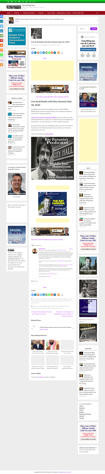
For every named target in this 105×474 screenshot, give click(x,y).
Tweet (44, 58)
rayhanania (48, 45)
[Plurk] (38, 52)
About (8, 13)
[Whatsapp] (49, 52)
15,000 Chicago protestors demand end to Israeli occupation (55, 327)
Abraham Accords (37, 306)
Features (16, 13)
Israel (54, 299)
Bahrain (50, 306)
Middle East (59, 299)
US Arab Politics (67, 300)
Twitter (49, 276)
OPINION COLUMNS (16, 98)
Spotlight (52, 300)
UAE (62, 308)
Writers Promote (35, 302)
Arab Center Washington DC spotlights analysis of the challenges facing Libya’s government (86, 198)
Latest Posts (38, 245)
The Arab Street (58, 300)
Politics (33, 300)
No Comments (56, 45)
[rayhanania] (35, 253)
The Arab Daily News (28, 5)
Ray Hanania (46, 300)
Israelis (57, 306)
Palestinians (34, 308)
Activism (17, 21)
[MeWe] (35, 52)
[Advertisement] (52, 71)
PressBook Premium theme (65, 472)
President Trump (49, 308)
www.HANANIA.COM (60, 260)
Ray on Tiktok (51, 13)
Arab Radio (44, 299)
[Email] (46, 52)
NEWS (88, 168)
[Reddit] (52, 52)
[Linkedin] (43, 52)
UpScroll (81, 416)
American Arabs (37, 299)
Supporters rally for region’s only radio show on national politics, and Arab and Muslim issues (39, 19)
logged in (41, 377)
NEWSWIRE (88, 348)
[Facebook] (70, 249)
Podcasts (41, 13)
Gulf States (50, 299)
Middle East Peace (64, 306)
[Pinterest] (1, 39)
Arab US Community (28, 13)
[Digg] (55, 52)
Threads (81, 418)
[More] (58, 52)
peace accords (41, 308)
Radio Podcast (38, 300)
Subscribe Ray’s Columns (64, 13)
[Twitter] (41, 52)
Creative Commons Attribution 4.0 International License (15, 256)
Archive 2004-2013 (78, 13)
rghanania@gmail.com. (52, 273)
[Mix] (1, 49)
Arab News (62, 264)
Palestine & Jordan (67, 299)
